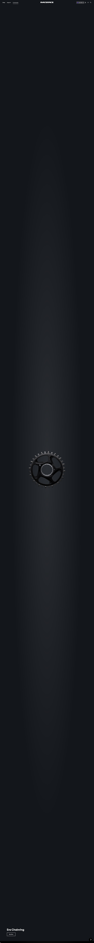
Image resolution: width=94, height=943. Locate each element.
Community (15, 2)
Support (9, 2)
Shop (4, 2)
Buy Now (11, 934)
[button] (91, 940)
